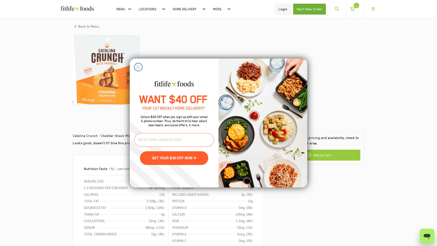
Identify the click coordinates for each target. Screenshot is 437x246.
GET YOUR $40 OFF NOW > (174, 158)
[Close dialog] (138, 67)
